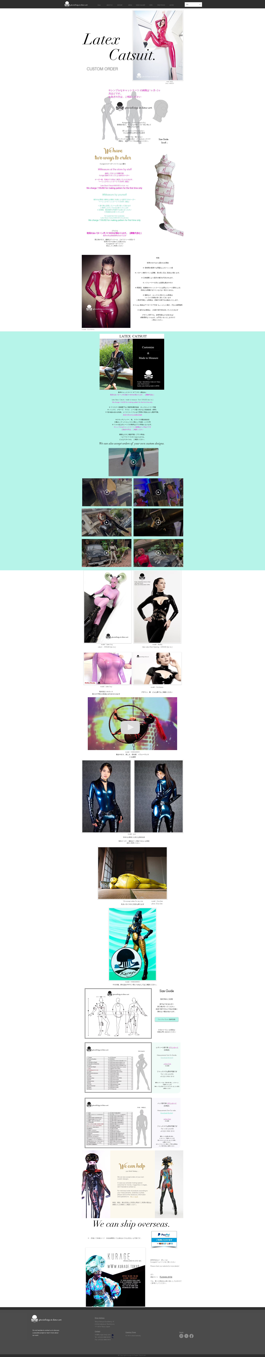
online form (167, 1119)
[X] (186, 1336)
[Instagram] (181, 1336)
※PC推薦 (167, 1121)
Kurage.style (166, 1276)
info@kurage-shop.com (103, 1335)
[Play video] (133, 462)
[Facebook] (191, 1336)
